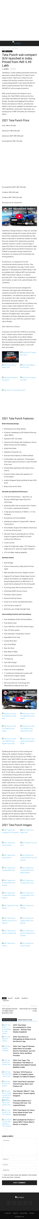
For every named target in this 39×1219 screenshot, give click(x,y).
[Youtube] (30, 1203)
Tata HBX (17, 998)
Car (9, 48)
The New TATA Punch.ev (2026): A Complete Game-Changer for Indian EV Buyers (24, 1074)
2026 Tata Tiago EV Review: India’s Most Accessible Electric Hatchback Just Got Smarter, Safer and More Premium (24, 1050)
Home (3, 48)
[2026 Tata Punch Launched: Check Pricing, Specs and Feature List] (7, 1084)
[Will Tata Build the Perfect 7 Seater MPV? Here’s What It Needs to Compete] (7, 1123)
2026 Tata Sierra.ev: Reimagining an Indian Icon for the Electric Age (24, 1039)
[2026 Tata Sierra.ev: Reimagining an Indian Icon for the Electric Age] (7, 1039)
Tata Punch (6, 1000)
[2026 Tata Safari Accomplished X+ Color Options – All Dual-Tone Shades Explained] (7, 1029)
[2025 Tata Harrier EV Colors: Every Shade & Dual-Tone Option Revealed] (7, 1113)
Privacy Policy (24, 1213)
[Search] (36, 43)
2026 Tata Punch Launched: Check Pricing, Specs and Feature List (23, 1084)
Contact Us (8, 1213)
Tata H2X (10, 998)
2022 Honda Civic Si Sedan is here (28, 1010)
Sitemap (31, 1213)
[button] (3, 43)
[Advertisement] (19, 20)
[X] (25, 1203)
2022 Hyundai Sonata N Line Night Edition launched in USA (9, 1011)
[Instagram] (14, 1203)
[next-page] (6, 1129)
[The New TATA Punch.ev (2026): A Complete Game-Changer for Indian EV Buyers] (7, 1074)
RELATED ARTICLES (9, 1020)
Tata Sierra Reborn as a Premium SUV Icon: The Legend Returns (22, 1103)
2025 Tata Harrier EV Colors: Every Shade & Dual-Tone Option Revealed (24, 1112)
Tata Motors (15, 48)
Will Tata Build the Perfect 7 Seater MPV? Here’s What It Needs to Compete (24, 1122)
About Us (15, 1213)
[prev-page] (3, 1129)
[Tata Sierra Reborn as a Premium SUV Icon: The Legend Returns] (7, 1103)
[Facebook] (9, 1203)
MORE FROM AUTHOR (25, 1020)
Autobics (6, 69)
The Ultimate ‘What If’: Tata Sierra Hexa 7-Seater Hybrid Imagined (24, 1093)
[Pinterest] (20, 1203)
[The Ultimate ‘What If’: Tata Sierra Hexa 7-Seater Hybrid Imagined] (7, 1095)
